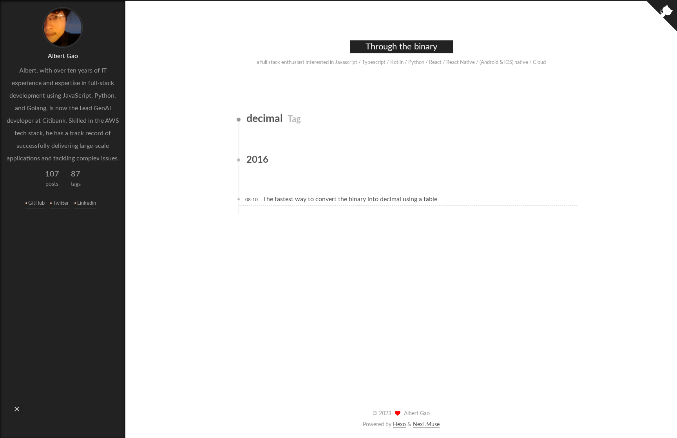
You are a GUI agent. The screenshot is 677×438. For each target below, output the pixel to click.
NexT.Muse (426, 424)
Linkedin (86, 203)
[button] (17, 409)
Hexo (399, 424)
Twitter (61, 203)
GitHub (36, 203)
